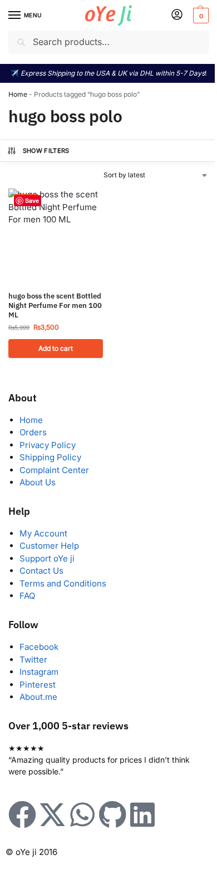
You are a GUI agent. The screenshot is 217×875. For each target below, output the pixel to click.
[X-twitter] (52, 814)
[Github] (112, 814)
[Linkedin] (142, 814)
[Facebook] (22, 814)
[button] (199, 15)
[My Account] (177, 15)
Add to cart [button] (55, 348)
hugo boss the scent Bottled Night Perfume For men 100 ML (55, 306)
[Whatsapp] (82, 814)
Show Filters (46, 151)
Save (32, 200)
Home (17, 94)
